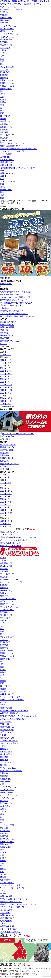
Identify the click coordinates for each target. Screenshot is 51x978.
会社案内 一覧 (6, 127)
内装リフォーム (7, 37)
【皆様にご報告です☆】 (11, 305)
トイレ (3, 53)
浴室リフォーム (7, 31)
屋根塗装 (4, 15)
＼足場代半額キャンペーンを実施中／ (17, 292)
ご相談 (3, 735)
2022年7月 (5, 379)
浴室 (2, 56)
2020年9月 (5, 401)
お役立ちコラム (7, 160)
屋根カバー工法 (7, 86)
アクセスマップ (7, 135)
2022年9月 (5, 376)
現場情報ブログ (7, 162)
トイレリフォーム (8, 26)
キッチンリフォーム (9, 34)
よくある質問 (6, 154)
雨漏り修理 (5, 72)
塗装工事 (4, 330)
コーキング (5, 116)
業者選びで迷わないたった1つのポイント (18, 149)
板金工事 (4, 338)
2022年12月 (6, 368)
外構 (2, 61)
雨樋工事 (4, 346)
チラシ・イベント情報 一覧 (12, 151)
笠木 (2, 91)
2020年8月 (5, 404)
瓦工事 (3, 344)
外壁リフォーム (7, 80)
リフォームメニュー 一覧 (11, 9)
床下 (2, 59)
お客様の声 (5, 121)
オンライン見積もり (9, 741)
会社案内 (4, 124)
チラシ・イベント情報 (10, 697)
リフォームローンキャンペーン (14, 143)
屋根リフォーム (7, 83)
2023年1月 (5, 363)
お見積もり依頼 (7, 738)
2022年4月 (6, 387)
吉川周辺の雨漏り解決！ (11, 146)
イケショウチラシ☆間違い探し (14, 314)
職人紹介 (4, 138)
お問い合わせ (6, 732)
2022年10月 (6, 374)
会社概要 (4, 132)
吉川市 (3, 50)
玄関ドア (4, 23)
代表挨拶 (4, 129)
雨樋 (2, 105)
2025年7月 (5, 355)
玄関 (2, 97)
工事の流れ (5, 157)
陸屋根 (3, 119)
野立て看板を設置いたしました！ (15, 300)
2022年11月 (6, 371)
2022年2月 (5, 393)
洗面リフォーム (7, 29)
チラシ (3, 705)
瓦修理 (3, 100)
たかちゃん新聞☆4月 (9, 294)
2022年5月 (6, 385)
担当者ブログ (7, 325)
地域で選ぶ (5, 48)
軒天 (2, 64)
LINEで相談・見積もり (10, 743)
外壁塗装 (4, 12)
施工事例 (4, 42)
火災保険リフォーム (9, 341)
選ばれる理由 (6, 39)
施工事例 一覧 (6, 45)
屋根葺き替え (6, 18)
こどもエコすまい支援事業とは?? (15, 297)
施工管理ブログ (8, 322)
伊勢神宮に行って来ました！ (13, 311)
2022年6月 (5, 382)
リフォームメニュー (9, 7)
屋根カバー (5, 20)
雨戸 (2, 113)
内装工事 (4, 70)
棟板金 (3, 102)
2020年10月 (6, 398)
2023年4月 (5, 360)
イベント (4, 702)
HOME (3, 558)
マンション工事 (7, 67)
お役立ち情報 (6, 140)
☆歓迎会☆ (5, 308)
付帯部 (3, 110)
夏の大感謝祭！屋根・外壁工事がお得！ (18, 316)
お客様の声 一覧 (7, 694)
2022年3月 (6, 390)
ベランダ (4, 94)
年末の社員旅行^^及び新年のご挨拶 (16, 303)
